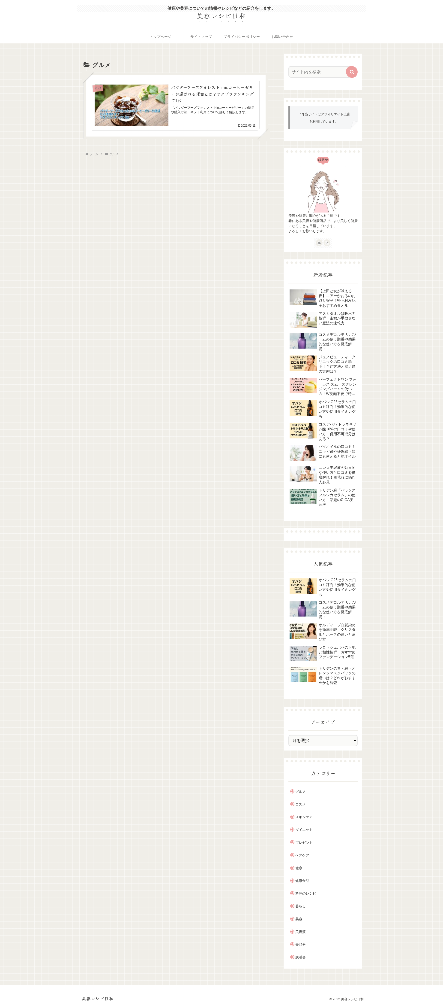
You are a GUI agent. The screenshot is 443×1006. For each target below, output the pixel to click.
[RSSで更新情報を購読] (327, 243)
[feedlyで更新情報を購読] (319, 243)
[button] (352, 72)
